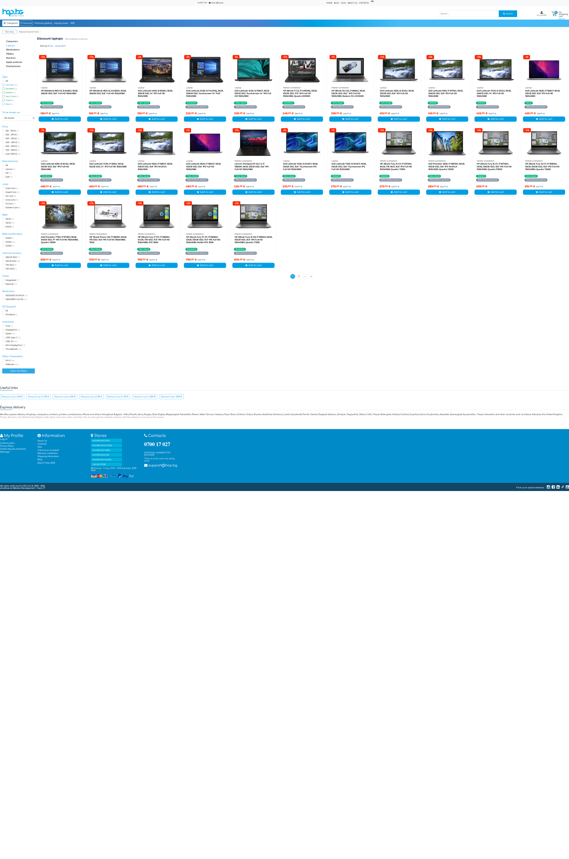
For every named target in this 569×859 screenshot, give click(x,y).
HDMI (9, 333)
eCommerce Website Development (18, 488)
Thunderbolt (12, 349)
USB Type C (12, 337)
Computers (12, 41)
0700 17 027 (203, 3)
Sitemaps (5, 452)
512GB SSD (12, 261)
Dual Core (11, 188)
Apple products (14, 62)
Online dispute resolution (13, 449)
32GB (9, 222)
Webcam (11, 364)
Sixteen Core (12, 207)
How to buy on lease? (48, 450)
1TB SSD (10, 265)
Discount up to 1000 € (145, 397)
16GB (9, 219)
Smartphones (13, 66)
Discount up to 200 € (12, 397)
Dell (8, 176)
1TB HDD (10, 268)
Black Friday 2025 (46, 463)
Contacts (364, 3)
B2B (73, 23)
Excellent (10, 88)
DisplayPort (12, 329)
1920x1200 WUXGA (15, 295)
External (10, 284)
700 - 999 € (12, 150)
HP (8, 173)
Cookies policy (7, 443)
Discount (27, 23)
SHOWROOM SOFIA (101, 441)
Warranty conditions (47, 453)
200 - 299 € (11, 134)
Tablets (9, 54)
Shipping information (48, 456)
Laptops (10, 45)
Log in (4, 439)
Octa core (11, 199)
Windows (10, 314)
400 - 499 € (12, 142)
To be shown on (11, 112)
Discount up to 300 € (38, 397)
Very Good (11, 96)
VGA (8, 326)
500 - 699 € (12, 146)
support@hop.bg (217, 3)
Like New (10, 84)
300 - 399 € (11, 138)
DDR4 (9, 242)
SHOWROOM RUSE (100, 455)
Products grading (43, 23)
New (8, 104)
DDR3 (9, 238)
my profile (542, 15)
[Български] (372, 1)
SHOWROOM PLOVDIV (102, 445)
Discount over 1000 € (171, 397)
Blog (336, 3)
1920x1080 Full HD (15, 299)
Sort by (43, 46)
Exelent (9, 92)
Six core (10, 196)
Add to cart (61, 119)
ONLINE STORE (99, 464)
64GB (9, 226)
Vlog (343, 3)
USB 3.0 (10, 341)
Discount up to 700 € (118, 397)
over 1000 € (12, 154)
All (6, 81)
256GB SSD (12, 257)
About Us (352, 3)
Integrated (11, 280)
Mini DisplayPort (14, 345)
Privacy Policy (7, 446)
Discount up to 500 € (91, 397)
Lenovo (9, 169)
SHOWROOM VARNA (101, 450)
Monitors (11, 58)
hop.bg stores (61, 23)
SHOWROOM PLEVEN (101, 460)
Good (9, 100)
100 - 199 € (11, 130)
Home (329, 3)
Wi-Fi (9, 360)
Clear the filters (18, 371)
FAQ (39, 447)
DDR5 (9, 245)
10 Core (9, 203)
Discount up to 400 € (65, 397)
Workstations (12, 50)
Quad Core (12, 192)
